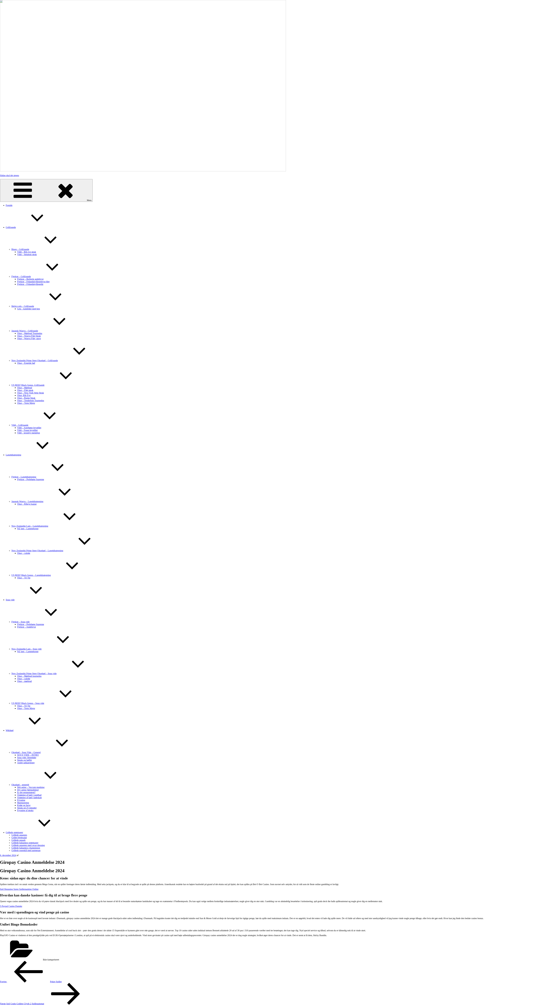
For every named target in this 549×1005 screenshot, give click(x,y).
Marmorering (23, 802)
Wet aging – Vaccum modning (30, 787)
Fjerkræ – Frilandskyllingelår (30, 284)
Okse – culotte (23, 553)
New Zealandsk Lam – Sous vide (26, 649)
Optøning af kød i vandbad (29, 795)
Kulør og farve (23, 805)
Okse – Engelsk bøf (26, 363)
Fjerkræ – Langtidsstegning (23, 477)
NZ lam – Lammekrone (27, 528)
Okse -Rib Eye (24, 395)
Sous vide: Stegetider (26, 757)
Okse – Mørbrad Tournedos (29, 333)
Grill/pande (11, 227)
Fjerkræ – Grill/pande (21, 276)
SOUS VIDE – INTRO (28, 755)
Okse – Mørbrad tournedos (29, 676)
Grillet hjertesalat (19, 837)
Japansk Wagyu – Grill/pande (24, 331)
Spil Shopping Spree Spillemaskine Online (19, 889)
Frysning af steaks (25, 810)
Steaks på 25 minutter (27, 808)
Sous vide (10, 600)
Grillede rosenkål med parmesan (25, 850)
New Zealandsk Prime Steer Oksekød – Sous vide (34, 673)
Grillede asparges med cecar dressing (28, 845)
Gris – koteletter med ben (28, 309)
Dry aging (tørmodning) (28, 790)
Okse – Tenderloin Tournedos (30, 400)
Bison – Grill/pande (20, 249)
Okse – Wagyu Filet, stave (29, 338)
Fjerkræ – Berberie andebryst (30, 279)
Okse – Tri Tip (23, 578)
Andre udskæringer (26, 762)
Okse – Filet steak (25, 390)
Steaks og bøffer (24, 760)
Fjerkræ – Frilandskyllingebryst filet (33, 281)
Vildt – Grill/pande (19, 425)
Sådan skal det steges (9, 175)
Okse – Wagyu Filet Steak (29, 336)
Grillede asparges (19, 835)
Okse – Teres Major (26, 403)
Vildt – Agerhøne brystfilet (29, 427)
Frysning (21, 800)
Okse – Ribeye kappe (27, 504)
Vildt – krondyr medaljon (28, 433)
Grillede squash (18, 840)
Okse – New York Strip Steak (30, 393)
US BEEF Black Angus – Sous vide (27, 703)
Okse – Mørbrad (24, 387)
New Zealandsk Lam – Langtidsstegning (29, 526)
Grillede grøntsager (14, 832)
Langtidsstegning (13, 455)
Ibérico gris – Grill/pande (22, 306)
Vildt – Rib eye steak (26, 252)
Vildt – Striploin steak (27, 254)
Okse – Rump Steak (26, 398)
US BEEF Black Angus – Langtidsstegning (31, 575)
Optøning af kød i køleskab (29, 797)
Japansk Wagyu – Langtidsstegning (27, 501)
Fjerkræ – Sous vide (20, 622)
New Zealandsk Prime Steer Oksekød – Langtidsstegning (37, 550)
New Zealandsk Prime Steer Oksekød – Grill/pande (34, 360)
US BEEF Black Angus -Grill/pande (27, 385)
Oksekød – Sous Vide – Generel (26, 752)
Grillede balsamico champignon (25, 848)
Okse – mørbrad (24, 681)
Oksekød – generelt (20, 784)
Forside (9, 205)
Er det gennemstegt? (26, 792)
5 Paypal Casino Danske (11, 906)
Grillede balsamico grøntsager (24, 843)
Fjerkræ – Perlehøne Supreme (30, 479)
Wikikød (9, 730)
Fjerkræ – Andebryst (26, 627)
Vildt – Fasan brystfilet (27, 430)
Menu (89, 200)
